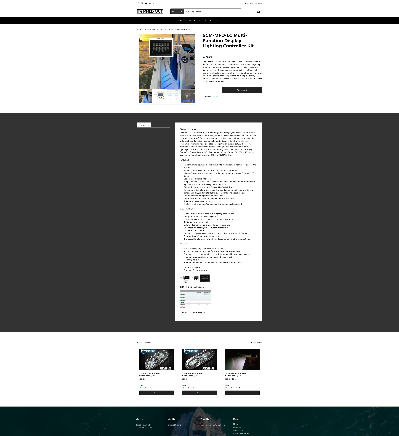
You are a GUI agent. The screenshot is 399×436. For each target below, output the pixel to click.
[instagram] (142, 3)
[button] (140, 388)
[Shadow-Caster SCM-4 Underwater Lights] (156, 359)
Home (139, 29)
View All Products (256, 342)
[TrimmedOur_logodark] (150, 10)
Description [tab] (144, 125)
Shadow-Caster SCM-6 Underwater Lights (192, 374)
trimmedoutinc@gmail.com (213, 425)
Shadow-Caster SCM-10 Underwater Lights (236, 374)
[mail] (150, 3)
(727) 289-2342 (174, 425)
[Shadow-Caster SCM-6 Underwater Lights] (199, 359)
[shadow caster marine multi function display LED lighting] (167, 61)
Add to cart (242, 90)
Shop (144, 29)
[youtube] (146, 3)
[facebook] (138, 3)
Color (141, 385)
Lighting (215, 97)
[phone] (154, 3)
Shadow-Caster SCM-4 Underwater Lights (149, 374)
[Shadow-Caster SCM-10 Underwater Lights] (242, 359)
